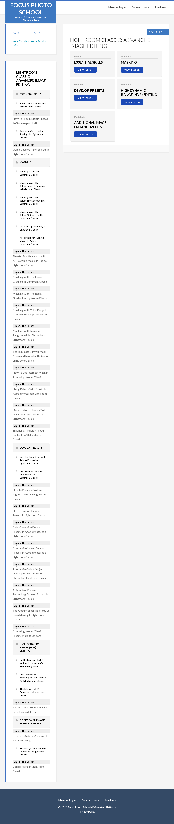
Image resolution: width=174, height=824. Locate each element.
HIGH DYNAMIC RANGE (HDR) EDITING (139, 92)
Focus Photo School (31, 8)
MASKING (129, 62)
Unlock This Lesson (24, 113)
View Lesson (85, 70)
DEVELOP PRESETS (89, 90)
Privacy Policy (87, 811)
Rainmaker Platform (104, 807)
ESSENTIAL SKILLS (88, 62)
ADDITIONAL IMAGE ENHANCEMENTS (90, 125)
